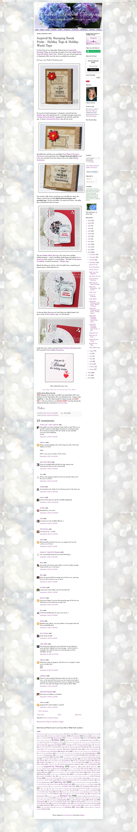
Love (46, 772)
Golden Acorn (57, 760)
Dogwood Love (93, 333)
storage (58, 798)
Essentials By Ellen (71, 755)
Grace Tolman (44, 633)
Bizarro (67, 740)
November (93, 257)
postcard (86, 784)
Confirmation (74, 746)
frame (86, 757)
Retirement (84, 788)
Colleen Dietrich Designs (39, 4)
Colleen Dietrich (65, 746)
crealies (39, 749)
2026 (89, 220)
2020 (90, 233)
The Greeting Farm (89, 801)
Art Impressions (69, 738)
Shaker (89, 790)
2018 (89, 239)
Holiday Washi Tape (50, 54)
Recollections (69, 788)
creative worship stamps (91, 749)
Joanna (43, 389)
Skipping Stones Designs (91, 792)
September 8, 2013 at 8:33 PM (48, 569)
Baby (95, 738)
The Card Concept (53, 801)
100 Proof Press (41, 734)
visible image (49, 807)
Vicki (61, 389)
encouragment (40, 755)
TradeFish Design (86, 803)
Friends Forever (93, 269)
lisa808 (42, 487)
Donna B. (43, 598)
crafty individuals (93, 747)
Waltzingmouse (59, 807)
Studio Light (81, 798)
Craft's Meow (58, 747)
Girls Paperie (84, 759)
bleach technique (75, 740)
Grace (69, 389)
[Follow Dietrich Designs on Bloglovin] (92, 172)
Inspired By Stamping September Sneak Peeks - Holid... (93, 319)
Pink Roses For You (94, 276)
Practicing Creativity (42, 786)
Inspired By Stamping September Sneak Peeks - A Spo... (94, 327)
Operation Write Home (95, 778)
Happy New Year (55, 762)
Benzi (41, 562)
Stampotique (89, 796)
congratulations (84, 746)
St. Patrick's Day (82, 793)
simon (38, 792)
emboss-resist (78, 753)
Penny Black (87, 782)
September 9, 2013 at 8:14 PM (48, 638)
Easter (50, 753)
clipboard (96, 744)
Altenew (86, 736)
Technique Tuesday (80, 800)
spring (64, 793)
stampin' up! (80, 796)
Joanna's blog (62, 403)
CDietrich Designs (91, 116)
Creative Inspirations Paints (74, 749)
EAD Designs (42, 753)
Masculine (43, 774)
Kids (64, 768)
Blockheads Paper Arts (88, 740)
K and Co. (93, 767)
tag (71, 800)
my (78, 776)
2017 (89, 241)
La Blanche (95, 768)
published (87, 786)
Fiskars (47, 757)
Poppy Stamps (79, 784)
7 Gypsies (49, 734)
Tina (58, 389)
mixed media (90, 774)
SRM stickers (72, 793)
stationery (45, 798)
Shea (64, 389)
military (75, 774)
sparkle (38, 793)
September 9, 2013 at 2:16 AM (48, 627)
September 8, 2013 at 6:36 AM (49, 456)
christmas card (70, 744)
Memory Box (65, 774)
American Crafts (96, 736)
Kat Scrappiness (48, 768)
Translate (91, 162)
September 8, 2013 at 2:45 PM (48, 534)
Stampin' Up (65, 796)
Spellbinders (55, 793)
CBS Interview (69, 742)
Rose (41, 610)
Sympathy (62, 800)
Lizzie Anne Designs (85, 770)
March (92, 364)
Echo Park (58, 753)
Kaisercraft (39, 768)
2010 (89, 378)
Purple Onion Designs (54, 788)
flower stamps (71, 757)
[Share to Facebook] (68, 413)
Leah (55, 389)
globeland (50, 760)
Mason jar (40, 259)
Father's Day (88, 755)
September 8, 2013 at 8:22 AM (49, 468)
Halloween (97, 760)
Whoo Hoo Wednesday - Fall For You (94, 288)
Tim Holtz (45, 803)
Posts (89, 179)
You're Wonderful (94, 267)
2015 (89, 247)
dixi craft (79, 751)
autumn (77, 738)
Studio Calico (65, 798)
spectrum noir (46, 793)
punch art (96, 786)
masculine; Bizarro (55, 774)
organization (41, 780)
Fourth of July (80, 757)
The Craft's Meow (65, 801)
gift (43, 759)
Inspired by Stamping (52, 415)
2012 (89, 372)
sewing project (82, 790)
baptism (38, 740)
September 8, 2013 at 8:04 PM (49, 557)
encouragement (90, 753)
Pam (67, 389)
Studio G (73, 798)
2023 (89, 226)
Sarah (41, 539)
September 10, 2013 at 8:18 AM (49, 670)
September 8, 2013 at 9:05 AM (49, 491)
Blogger (82, 815)
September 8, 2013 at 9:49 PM (48, 581)
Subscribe (93, 69)
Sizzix (57, 792)
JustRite (83, 767)
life (63, 770)
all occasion (62, 736)
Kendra (52, 389)
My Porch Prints (49, 778)
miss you (81, 774)
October (92, 260)
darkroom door (46, 751)
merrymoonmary (67, 815)
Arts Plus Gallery (91, 111)
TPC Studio (77, 803)
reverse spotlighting (94, 788)
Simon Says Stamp (47, 792)
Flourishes (56, 757)
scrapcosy (56, 790)
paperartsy (47, 782)
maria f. (42, 497)
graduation (67, 760)
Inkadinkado (93, 764)
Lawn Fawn (47, 770)
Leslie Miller (43, 644)
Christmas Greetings (70, 348)
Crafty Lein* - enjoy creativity (49, 424)
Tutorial (95, 803)
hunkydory (62, 764)
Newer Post (40, 715)
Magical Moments (56, 772)
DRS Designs (97, 751)
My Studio (54, 29)
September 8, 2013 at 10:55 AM (49, 513)
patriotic (74, 782)
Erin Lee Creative (60, 755)
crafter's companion (70, 747)
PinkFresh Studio (53, 784)
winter (78, 807)
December (93, 254)
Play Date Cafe (66, 784)
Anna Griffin (47, 738)
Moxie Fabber (62, 776)
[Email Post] (61, 413)
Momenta (97, 774)
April (91, 361)
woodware (86, 807)
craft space (50, 747)
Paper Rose (79, 780)
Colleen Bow (54, 746)
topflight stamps (66, 803)
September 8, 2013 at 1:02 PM (48, 523)
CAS (50, 742)
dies (74, 751)
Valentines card (69, 805)
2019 (89, 236)
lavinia (38, 770)
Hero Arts (81, 762)
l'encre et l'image (73, 768)
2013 (89, 252)
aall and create (94, 734)
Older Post (78, 715)
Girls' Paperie (94, 759)
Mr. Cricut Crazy (71, 776)
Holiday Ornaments (57, 350)
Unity (38, 805)
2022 (89, 228)
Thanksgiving (40, 801)
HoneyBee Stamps (52, 764)
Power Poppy (94, 784)
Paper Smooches (89, 780)
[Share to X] (67, 413)
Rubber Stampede (41, 790)
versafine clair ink (89, 805)
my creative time (85, 776)
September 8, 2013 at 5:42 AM (49, 437)
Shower (95, 790)
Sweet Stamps (53, 800)
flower (65, 757)
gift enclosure (50, 759)
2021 (89, 231)
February (92, 366)
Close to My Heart (42, 746)
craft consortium (96, 746)
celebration (77, 742)
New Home (83, 778)
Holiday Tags (41, 115)
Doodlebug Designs (87, 751)
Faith (79, 755)
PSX (81, 786)
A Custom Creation (59, 734)
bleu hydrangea (84, 29)
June (91, 356)
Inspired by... (74, 767)
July (91, 353)
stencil (51, 798)
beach (43, 740)
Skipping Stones (66, 792)
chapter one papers (86, 742)
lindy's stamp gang (73, 770)
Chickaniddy (96, 742)
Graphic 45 (77, 760)
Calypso (48, 389)
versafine (78, 805)
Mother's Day (51, 776)
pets (93, 782)
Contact (42, 29)
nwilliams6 (43, 676)
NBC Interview (64, 778)
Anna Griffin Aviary (94, 347)
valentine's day (58, 805)
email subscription (68, 753)
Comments (91, 182)
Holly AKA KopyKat (46, 692)
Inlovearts (39, 766)
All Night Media (51, 736)
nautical (57, 778)
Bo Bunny (44, 742)
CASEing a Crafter (58, 742)
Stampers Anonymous (52, 796)
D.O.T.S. (38, 751)
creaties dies (46, 749)
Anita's (40, 738)
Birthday (55, 740)
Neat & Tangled (74, 778)
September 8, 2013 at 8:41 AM (48, 481)
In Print (60, 29)
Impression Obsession (74, 764)
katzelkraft (58, 768)
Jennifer (42, 508)
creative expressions (57, 749)
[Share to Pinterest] (70, 413)
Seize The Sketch (71, 790)
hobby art (92, 762)
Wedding (68, 807)
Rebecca (73, 389)
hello (74, 762)
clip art (90, 744)
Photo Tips (92, 29)
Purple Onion (43, 788)
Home (37, 29)
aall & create (70, 734)
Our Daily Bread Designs (66, 780)
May (91, 359)
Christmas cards (81, 744)
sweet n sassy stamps (92, 798)
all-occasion (75, 736)
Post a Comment (43, 711)
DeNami (54, 751)
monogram (42, 776)
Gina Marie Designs (71, 759)
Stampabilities (94, 793)
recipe (62, 788)
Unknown (42, 442)
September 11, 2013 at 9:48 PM (49, 707)
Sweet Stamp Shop (42, 800)
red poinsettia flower (53, 119)
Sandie (42, 621)
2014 (89, 249)
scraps (62, 790)
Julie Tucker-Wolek (45, 462)
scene (50, 790)
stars (39, 798)
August (92, 351)
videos (42, 807)
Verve (98, 805)
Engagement (48, 755)
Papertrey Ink (59, 782)
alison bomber (41, 736)
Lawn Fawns (57, 770)
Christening (49, 744)
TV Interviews (75, 29)
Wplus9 (45, 809)
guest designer (86, 760)
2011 (89, 375)
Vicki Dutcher (44, 529)
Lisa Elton (43, 587)
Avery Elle (87, 738)
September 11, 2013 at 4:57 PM (49, 696)
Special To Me (93, 264)
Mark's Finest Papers (78, 772)
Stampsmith (97, 796)
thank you (92, 800)
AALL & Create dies (82, 734)
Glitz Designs (40, 760)
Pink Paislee (44, 784)
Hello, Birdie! (92, 299)
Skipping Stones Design (77, 792)
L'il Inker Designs (84, 768)
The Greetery (78, 801)
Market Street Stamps (93, 772)
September (93, 262)
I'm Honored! (67, 29)
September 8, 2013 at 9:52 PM (48, 592)
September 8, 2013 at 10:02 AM (49, 502)
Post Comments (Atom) (51, 718)
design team (65, 751)
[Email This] (64, 413)
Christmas (43, 415)
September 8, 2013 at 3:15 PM (48, 546)
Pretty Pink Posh (69, 786)
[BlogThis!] (66, 413)
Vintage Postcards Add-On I (46, 117)
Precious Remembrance (56, 786)
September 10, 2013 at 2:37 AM (49, 654)
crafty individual (82, 747)
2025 (89, 223)
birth (48, 740)
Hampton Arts (44, 762)
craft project (42, 747)
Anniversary (58, 738)
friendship (93, 757)
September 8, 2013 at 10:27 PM (49, 604)
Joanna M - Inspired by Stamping (50, 552)
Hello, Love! (92, 292)
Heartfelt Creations (66, 762)
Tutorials (99, 29)
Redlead (76, 788)
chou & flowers (41, 744)
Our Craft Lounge (51, 780)
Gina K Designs (59, 759)
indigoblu (86, 764)
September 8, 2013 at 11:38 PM (49, 615)
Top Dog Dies (55, 803)
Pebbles (80, 782)
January (92, 369)
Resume (47, 29)
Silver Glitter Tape (52, 314)
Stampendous (41, 796)
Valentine (46, 805)
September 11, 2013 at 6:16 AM (48, 686)
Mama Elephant (66, 772)
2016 (89, 244)
